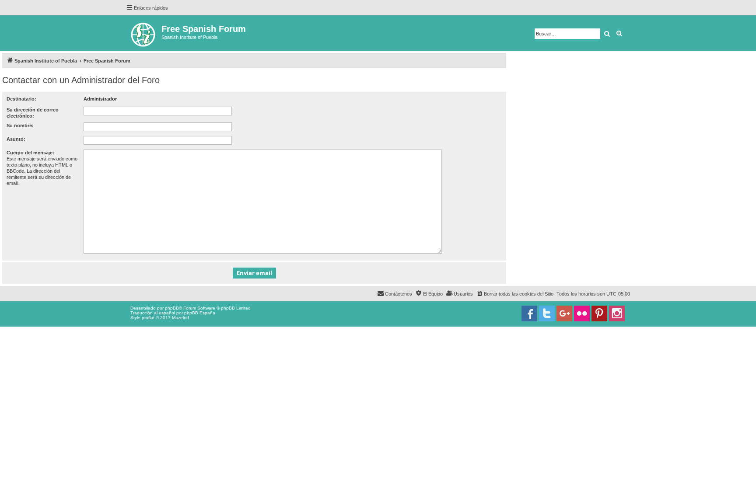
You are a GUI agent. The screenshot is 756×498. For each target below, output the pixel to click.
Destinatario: (21, 98)
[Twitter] (547, 313)
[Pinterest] (599, 313)
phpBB (172, 308)
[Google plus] (564, 313)
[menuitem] (514, 294)
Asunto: (16, 139)
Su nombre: (20, 125)
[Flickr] (582, 313)
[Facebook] (529, 313)
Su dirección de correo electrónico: (33, 112)
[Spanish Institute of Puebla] (143, 33)
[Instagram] (617, 313)
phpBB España (199, 312)
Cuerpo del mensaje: (30, 152)
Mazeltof (180, 317)
